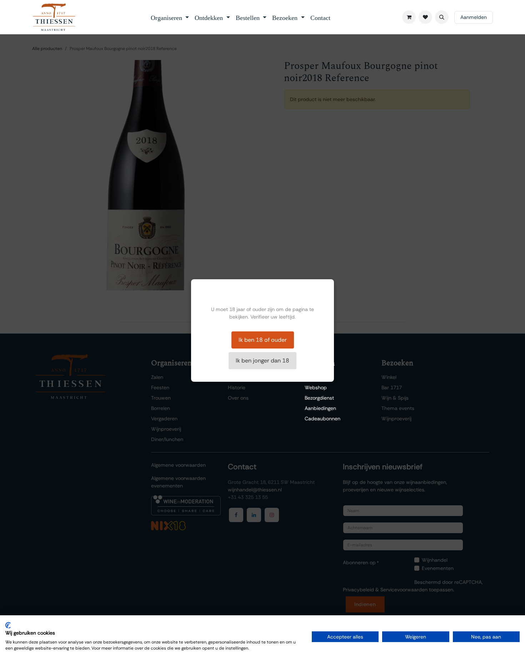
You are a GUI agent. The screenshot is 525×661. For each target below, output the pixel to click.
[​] (425, 17)
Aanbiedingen (320, 408)
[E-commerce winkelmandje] (409, 17)
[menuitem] (170, 17)
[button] (442, 17)
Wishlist (313, 377)
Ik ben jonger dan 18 (262, 360)
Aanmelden (473, 17)
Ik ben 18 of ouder (263, 340)
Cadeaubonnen (322, 418)
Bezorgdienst (319, 398)
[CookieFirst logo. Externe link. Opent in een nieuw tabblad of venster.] (8, 625)
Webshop (316, 387)
